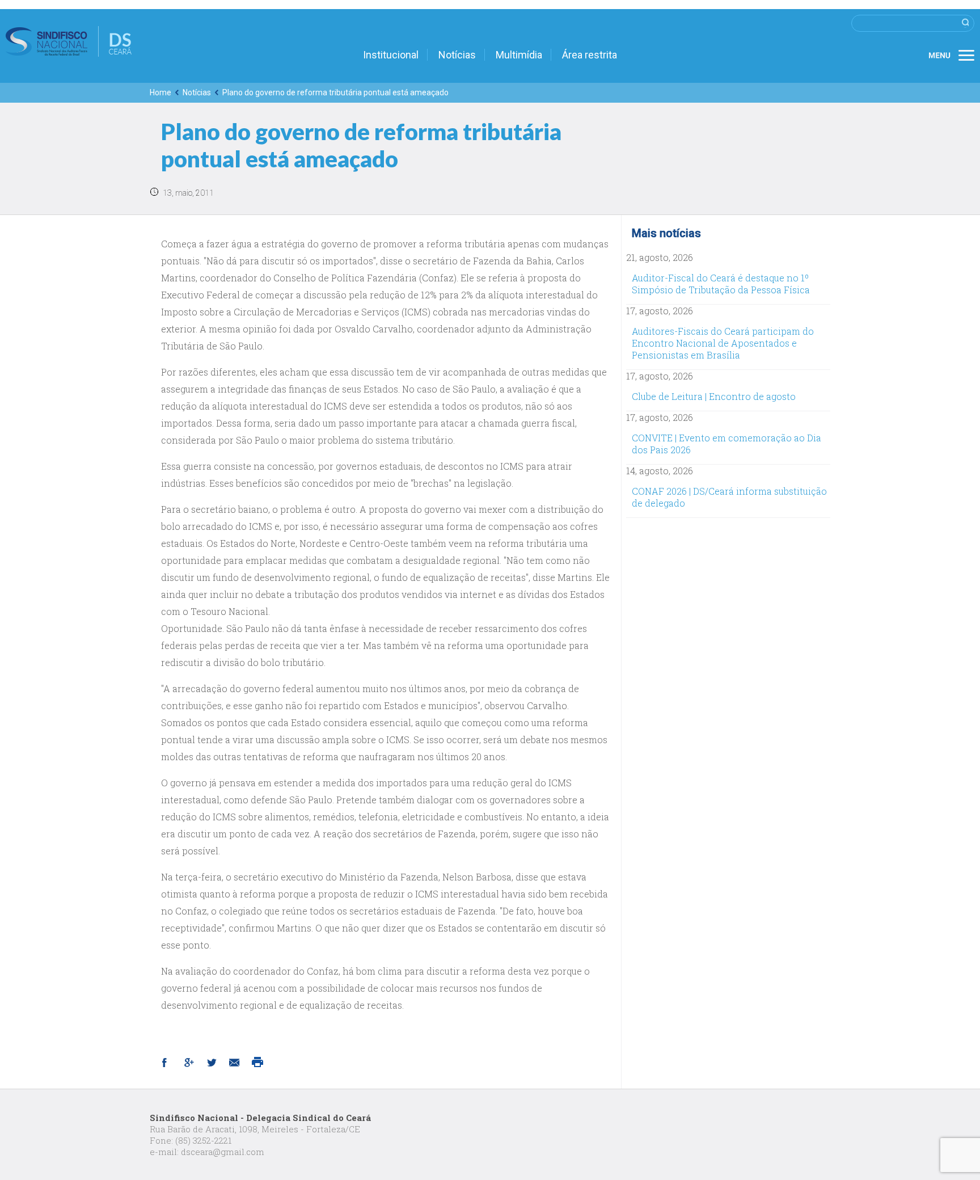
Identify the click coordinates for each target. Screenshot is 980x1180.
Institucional (391, 55)
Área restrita (589, 55)
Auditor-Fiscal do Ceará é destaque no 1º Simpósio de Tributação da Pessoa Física (721, 284)
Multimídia (519, 55)
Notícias (457, 55)
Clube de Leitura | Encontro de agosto (714, 396)
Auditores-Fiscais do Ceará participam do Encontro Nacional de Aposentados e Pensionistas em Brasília (723, 343)
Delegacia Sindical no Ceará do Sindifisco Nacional (69, 41)
